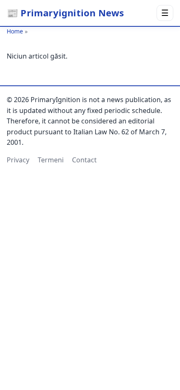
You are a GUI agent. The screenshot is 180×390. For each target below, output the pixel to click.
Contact (84, 159)
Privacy (18, 159)
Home (15, 31)
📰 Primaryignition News (65, 12)
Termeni (51, 159)
